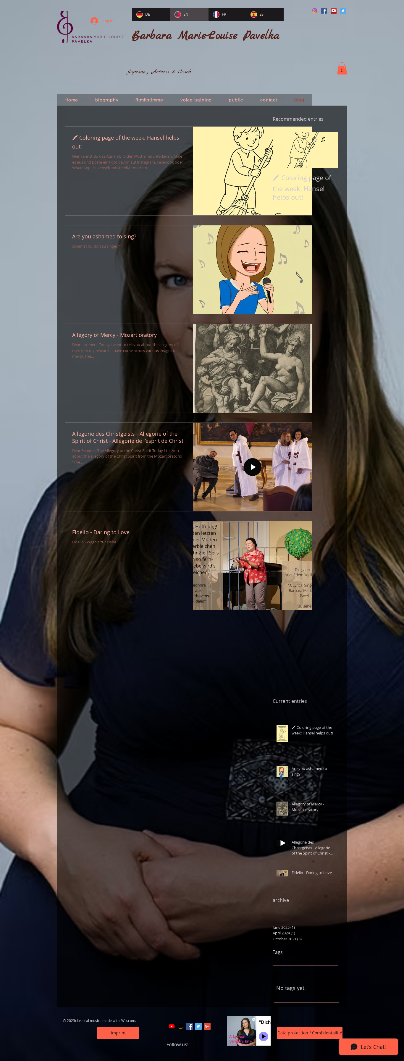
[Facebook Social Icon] (324, 11)
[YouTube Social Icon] (334, 11)
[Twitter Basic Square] (198, 1026)
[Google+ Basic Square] (207, 1026)
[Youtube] (171, 1026)
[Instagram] (315, 11)
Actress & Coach (171, 72)
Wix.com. (128, 1020)
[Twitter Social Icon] (343, 11)
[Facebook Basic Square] (189, 1026)
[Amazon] (180, 1026)
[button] (342, 68)
